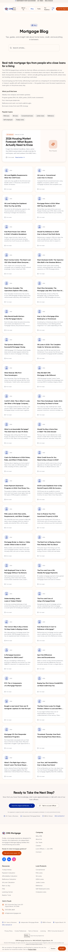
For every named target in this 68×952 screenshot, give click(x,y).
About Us (23, 8)
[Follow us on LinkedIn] (9, 859)
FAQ (3, 889)
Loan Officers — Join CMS (44, 849)
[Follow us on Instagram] (14, 859)
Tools (38, 9)
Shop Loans (14, 8)
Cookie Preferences (20, 931)
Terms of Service (33, 931)
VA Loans (39, 876)
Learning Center (7, 892)
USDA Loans (40, 879)
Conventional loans (27, 116)
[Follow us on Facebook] (4, 859)
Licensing (43, 931)
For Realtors (46, 8)
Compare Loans (41, 892)
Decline (53, 948)
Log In (53, 8)
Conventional (40, 870)
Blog (32, 9)
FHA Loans (39, 873)
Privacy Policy (8, 931)
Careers (38, 845)
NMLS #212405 (59, 816)
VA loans (15, 116)
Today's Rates (7, 870)
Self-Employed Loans (43, 889)
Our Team (39, 842)
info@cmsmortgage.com (13, 913)
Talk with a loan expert (10, 853)
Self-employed (8, 119)
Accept (62, 948)
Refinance (51, 116)
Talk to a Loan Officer (49, 805)
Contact (38, 852)
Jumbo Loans (40, 882)
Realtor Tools (6, 895)
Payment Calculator (8, 873)
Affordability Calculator (9, 876)
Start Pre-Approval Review (20, 805)
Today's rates (20, 119)
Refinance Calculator (9, 879)
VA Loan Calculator (8, 882)
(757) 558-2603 (10, 910)
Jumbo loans (40, 116)
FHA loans (6, 116)
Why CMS (39, 836)
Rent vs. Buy (6, 885)
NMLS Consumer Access (55, 931)
